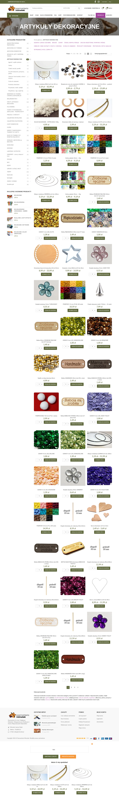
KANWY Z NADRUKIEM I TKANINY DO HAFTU (14, 131)
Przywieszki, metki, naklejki (15, 87)
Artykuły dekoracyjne (47, 729)
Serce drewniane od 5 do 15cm (99, 526)
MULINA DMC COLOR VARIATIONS (20, 232)
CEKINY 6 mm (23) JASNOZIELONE (73, 453)
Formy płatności (65, 722)
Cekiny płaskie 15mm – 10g (73, 158)
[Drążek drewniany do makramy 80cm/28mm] (99, 547)
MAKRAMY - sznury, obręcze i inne (15, 155)
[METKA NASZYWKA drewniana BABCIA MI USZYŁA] (73, 547)
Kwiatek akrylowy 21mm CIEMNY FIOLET (99, 636)
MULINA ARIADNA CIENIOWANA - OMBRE (20, 210)
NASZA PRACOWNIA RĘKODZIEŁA (13, 44)
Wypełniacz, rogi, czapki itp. (15, 91)
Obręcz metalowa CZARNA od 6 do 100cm (99, 453)
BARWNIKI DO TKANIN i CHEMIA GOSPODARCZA (14, 94)
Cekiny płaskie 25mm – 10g (73, 194)
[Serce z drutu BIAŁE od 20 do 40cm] (99, 585)
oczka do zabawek (83, 697)
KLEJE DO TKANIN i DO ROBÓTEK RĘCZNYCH (14, 136)
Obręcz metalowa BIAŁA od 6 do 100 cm (46, 84)
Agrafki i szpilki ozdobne (14, 62)
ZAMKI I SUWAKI (12, 181)
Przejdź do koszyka (68, 756)
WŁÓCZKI (10, 175)
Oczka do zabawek (13, 81)
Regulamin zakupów (84, 725)
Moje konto (100, 715)
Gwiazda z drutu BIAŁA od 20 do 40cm (73, 268)
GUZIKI (9, 127)
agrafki (47, 697)
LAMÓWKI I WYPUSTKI (13, 151)
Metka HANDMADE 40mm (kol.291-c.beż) (73, 378)
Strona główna (38, 40)
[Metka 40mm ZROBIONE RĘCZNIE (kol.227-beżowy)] (46, 326)
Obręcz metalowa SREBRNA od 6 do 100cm (46, 194)
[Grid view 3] (88, 54)
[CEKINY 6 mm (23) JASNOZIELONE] (73, 439)
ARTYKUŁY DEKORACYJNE (14, 59)
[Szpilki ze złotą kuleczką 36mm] (46, 364)
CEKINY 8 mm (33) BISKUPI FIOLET (73, 599)
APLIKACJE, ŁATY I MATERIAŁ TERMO (15, 55)
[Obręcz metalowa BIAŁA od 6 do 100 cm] (46, 70)
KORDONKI (10, 145)
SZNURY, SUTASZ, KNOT (14, 168)
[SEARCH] (79, 8)
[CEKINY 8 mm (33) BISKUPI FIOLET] (73, 585)
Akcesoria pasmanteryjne (49, 722)
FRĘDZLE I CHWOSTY (13, 114)
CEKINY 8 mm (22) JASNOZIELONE (73, 340)
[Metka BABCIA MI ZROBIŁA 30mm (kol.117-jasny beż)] (73, 401)
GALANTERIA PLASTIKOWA (14, 121)
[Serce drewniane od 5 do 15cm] (99, 511)
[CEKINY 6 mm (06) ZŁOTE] (46, 218)
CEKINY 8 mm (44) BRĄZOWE (99, 340)
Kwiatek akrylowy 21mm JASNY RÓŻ (99, 268)
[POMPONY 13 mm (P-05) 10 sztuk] (46, 144)
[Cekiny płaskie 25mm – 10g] (73, 180)
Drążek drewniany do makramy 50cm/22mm (46, 599)
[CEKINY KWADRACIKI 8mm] (99, 218)
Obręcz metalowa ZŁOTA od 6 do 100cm (99, 122)
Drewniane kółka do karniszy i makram (73, 122)
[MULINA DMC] (10, 196)
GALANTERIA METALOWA (14, 118)
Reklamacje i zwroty (66, 725)
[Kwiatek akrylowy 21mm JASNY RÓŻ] (99, 254)
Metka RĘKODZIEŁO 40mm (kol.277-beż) (73, 232)
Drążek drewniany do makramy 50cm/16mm (73, 526)
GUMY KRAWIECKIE (12, 124)
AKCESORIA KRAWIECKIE (14, 51)
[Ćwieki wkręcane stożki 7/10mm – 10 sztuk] (99, 290)
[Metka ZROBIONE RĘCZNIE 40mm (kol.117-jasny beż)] (99, 180)
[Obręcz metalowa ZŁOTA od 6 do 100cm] (99, 108)
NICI (8, 162)
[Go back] (17, 26)
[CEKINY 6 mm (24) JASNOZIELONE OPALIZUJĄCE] (46, 659)
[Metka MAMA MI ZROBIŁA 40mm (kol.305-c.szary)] (99, 364)
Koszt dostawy (65, 718)
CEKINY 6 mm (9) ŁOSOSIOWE (46, 489)
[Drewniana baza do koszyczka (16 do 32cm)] (46, 254)
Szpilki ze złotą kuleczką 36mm (46, 378)
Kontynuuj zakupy (51, 756)
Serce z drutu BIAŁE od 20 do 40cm (100, 599)
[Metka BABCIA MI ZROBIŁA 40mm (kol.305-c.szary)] (46, 547)
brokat (66, 697)
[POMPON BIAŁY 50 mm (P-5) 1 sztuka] (46, 401)
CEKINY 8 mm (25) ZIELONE (46, 453)
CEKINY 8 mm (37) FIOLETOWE (99, 489)
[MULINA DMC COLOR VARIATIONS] (10, 234)
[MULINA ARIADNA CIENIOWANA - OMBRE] (10, 211)
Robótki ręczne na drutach (49, 716)
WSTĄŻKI (9, 178)
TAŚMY (9, 171)
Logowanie (99, 718)
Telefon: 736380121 (15, 729)
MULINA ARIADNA (19, 202)
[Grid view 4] (91, 54)
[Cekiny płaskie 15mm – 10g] (73, 144)
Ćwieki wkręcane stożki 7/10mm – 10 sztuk (100, 304)
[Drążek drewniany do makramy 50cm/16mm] (73, 511)
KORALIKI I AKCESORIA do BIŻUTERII (14, 141)
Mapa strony (82, 728)
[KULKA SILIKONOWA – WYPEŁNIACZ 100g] (46, 108)
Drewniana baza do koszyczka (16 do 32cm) (46, 268)
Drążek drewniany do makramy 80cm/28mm (99, 562)
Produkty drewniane (13, 84)
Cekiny (10, 65)
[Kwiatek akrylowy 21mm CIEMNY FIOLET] (99, 621)
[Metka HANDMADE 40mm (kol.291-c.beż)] (73, 364)
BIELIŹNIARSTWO (12, 99)
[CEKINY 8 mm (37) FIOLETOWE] (99, 475)
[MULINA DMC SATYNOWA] (10, 226)
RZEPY (9, 165)
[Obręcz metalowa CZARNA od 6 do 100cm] (99, 439)
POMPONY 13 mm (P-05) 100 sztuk (73, 304)
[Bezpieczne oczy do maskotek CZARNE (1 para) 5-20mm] (73, 70)
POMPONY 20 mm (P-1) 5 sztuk (100, 158)
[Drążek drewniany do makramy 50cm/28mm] (73, 621)
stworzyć (47, 699)
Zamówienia (100, 722)
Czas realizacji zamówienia (68, 715)
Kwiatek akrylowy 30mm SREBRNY (73, 489)
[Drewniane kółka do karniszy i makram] (73, 108)
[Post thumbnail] (37, 717)
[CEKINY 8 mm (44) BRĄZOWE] (99, 326)
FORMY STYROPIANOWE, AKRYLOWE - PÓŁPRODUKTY (15, 110)
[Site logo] (18, 8)
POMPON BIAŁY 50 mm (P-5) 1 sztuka (46, 416)
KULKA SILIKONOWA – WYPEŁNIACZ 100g (46, 122)
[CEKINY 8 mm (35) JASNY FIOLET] (99, 401)
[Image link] (19, 715)
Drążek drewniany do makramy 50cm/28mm (73, 636)
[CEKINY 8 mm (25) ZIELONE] (46, 439)
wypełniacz (92, 697)
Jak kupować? (82, 715)
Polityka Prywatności (84, 722)
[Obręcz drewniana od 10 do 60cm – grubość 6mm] (99, 70)
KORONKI (10, 148)
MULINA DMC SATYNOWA (21, 225)
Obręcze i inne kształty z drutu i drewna (16, 77)
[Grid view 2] (85, 54)
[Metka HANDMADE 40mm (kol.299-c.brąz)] (73, 659)
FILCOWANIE (11, 107)
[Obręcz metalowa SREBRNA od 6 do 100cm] (46, 180)
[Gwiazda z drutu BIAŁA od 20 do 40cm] (73, 254)
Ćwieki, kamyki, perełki (14, 68)
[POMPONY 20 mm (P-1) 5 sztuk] (99, 144)
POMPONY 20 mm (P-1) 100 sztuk (46, 526)
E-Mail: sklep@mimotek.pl (17, 732)
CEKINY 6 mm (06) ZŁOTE (46, 232)
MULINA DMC (18, 195)
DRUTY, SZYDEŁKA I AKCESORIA (12, 102)
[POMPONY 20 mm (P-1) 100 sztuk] (46, 511)
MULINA (9, 159)
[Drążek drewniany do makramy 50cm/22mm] (46, 585)
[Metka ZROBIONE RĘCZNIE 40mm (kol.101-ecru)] (46, 621)
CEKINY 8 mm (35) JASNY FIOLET (99, 416)
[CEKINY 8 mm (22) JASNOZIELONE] (73, 326)
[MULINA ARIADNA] (10, 203)
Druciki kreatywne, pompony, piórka (16, 72)
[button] (50, 128)
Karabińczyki (10, 184)
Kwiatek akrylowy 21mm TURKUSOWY (46, 304)
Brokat (54, 42)
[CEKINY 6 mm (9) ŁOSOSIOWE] (46, 475)
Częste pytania (83, 718)
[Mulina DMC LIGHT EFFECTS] (10, 219)
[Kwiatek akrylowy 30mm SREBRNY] (73, 475)
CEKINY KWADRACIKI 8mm (99, 232)
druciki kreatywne (59, 697)
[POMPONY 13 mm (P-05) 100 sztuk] (73, 290)
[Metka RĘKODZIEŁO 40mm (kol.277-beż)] (73, 218)
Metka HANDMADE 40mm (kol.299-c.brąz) (73, 673)
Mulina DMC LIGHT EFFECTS (22, 218)
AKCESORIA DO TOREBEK (14, 48)
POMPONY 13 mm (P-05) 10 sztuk (46, 158)
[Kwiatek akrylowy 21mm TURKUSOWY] (46, 290)
